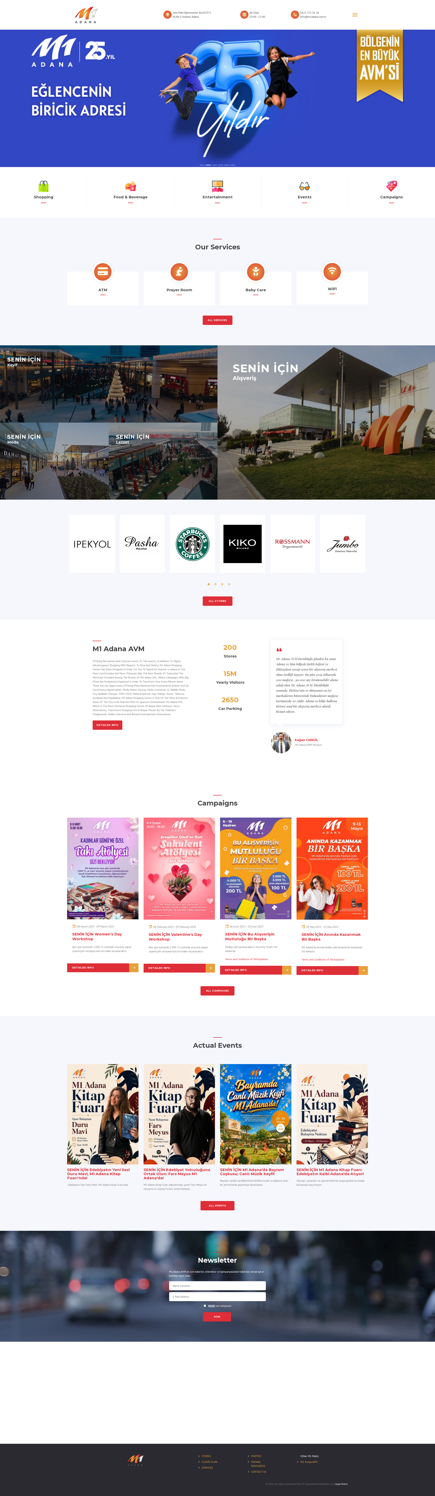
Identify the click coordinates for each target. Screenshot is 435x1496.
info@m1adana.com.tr (313, 16)
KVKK (211, 1306)
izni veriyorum (219, 1306)
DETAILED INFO (107, 725)
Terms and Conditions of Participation (246, 959)
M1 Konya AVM (308, 1462)
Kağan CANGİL (306, 740)
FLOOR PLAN (209, 1462)
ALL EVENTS (217, 1205)
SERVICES (207, 1467)
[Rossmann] (292, 544)
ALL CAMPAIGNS (217, 990)
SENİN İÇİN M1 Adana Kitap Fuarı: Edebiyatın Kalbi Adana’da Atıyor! (330, 1172)
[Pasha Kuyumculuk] (142, 544)
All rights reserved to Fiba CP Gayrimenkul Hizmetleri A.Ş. (304, 1483)
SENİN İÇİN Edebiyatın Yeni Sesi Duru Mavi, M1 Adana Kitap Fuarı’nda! (98, 1174)
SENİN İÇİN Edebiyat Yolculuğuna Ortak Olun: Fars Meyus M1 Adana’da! (177, 1174)
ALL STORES (217, 601)
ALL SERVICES (217, 320)
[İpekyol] (92, 544)
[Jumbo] (342, 544)
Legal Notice (341, 1483)
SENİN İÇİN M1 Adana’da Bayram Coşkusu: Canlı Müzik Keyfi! (252, 1172)
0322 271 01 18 (309, 12)
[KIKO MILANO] (242, 544)
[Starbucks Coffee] (192, 544)
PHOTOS (256, 1456)
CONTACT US (258, 1471)
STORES (206, 1456)
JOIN (217, 1316)
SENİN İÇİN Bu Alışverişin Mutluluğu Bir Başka (250, 936)
